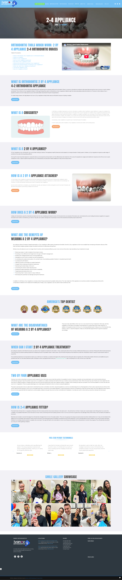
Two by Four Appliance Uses (20, 67)
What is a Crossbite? (18, 57)
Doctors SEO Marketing (31, 578)
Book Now (15, 99)
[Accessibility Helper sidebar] (1, 569)
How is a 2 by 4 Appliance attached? (22, 60)
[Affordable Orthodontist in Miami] (81, 515)
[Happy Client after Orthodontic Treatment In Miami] (101, 515)
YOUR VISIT (71, 3)
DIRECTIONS (90, 4)
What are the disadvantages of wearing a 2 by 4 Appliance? (28, 64)
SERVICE (77, 3)
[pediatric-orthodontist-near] (81, 491)
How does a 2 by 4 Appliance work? (22, 61)
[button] (13, 451)
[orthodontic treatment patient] (41, 491)
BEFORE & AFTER (54, 3)
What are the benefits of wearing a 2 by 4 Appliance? (26, 63)
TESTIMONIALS (63, 3)
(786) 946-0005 (50, 548)
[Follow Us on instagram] (18, 557)
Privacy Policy (39, 578)
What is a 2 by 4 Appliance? (20, 58)
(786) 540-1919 (50, 543)
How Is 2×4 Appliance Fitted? (20, 69)
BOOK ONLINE (99, 4)
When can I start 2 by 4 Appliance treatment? (24, 66)
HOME (56, 25)
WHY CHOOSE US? (39, 4)
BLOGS (47, 3)
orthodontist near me (61, 358)
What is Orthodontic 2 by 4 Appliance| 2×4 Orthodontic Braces (28, 55)
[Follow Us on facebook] (15, 557)
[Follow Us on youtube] (22, 557)
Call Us (107, 3)
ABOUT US (82, 3)
